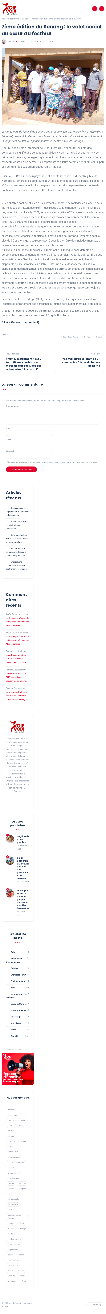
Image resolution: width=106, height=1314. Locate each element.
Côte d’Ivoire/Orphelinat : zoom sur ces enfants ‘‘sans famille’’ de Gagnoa (17, 696)
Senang (99, 337)
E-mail (10, 439)
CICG (21, 1126)
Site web (10, 451)
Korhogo (87, 337)
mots (10, 1244)
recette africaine (14, 1260)
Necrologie (16, 1017)
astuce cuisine (13, 1115)
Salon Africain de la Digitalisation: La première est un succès (17, 511)
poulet (10, 1255)
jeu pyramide (13, 1204)
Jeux (13, 987)
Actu (13, 952)
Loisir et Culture (18, 1004)
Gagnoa (22, 1189)
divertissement (14, 1157)
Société (22, 41)
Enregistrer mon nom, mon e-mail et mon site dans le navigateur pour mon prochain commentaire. (53, 462)
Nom (9, 428)
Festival (11, 1189)
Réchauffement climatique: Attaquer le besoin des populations (16, 552)
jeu (9, 1194)
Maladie (11, 1229)
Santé (13, 1029)
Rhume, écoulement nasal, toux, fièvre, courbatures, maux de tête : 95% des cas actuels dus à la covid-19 (23, 364)
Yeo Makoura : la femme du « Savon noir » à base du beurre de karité (80, 362)
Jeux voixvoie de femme (14, 1216)
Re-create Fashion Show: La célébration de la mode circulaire (17, 538)
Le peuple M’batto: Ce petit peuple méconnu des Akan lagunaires (17, 622)
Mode (10, 1234)
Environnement (18, 981)
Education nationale (16, 1162)
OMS (19, 1244)
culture (10, 1147)
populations (13, 1250)
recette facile (13, 1265)
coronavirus (12, 1136)
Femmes (22, 1183)
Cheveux (22, 1120)
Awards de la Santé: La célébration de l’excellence (17, 525)
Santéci (21, 1271)
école (24, 1281)
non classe (16, 1023)
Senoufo (11, 1276)
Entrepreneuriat (18, 975)
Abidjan (11, 1110)
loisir (22, 1223)
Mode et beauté (14, 1239)
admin (11, 41)
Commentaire (13, 406)
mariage (23, 1229)
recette (21, 1255)
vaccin (22, 1276)
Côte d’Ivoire (13, 1152)
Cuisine (14, 968)
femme (11, 1183)
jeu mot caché (13, 1199)
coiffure (11, 1131)
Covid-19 (11, 1141)
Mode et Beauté (18, 1010)
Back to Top (96, 1305)
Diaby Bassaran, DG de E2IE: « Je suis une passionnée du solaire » (16, 659)
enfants (11, 1168)
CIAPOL (11, 1126)
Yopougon (12, 1281)
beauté (11, 1120)
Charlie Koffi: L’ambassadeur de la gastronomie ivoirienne (16, 565)
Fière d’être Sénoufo (71, 337)
